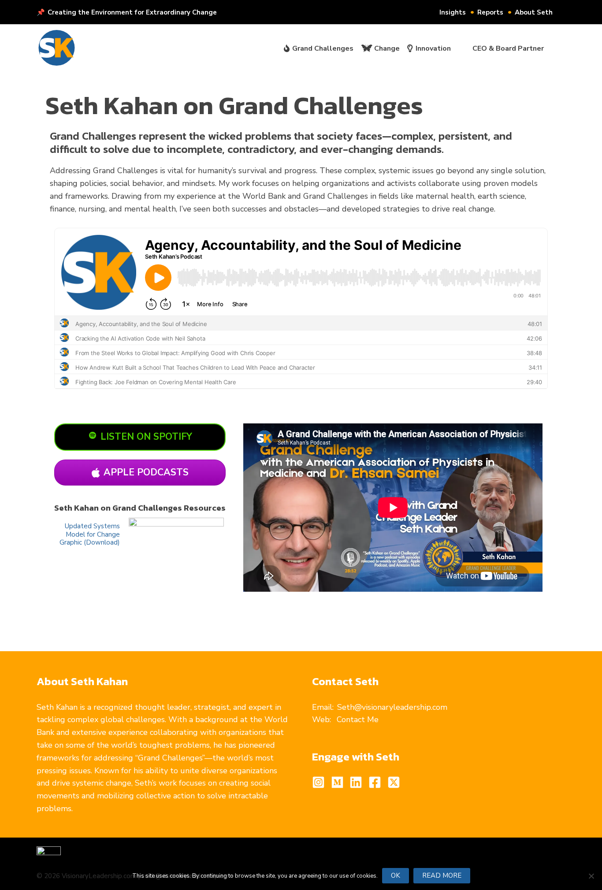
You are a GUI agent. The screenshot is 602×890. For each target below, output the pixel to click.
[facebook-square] (376, 782)
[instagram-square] (320, 782)
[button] (557, 12)
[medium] (339, 782)
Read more (441, 875)
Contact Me (358, 719)
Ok (395, 875)
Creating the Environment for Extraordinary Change (132, 12)
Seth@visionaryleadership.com (392, 707)
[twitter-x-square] (395, 782)
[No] (591, 875)
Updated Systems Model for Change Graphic (89, 534)
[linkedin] (357, 782)
